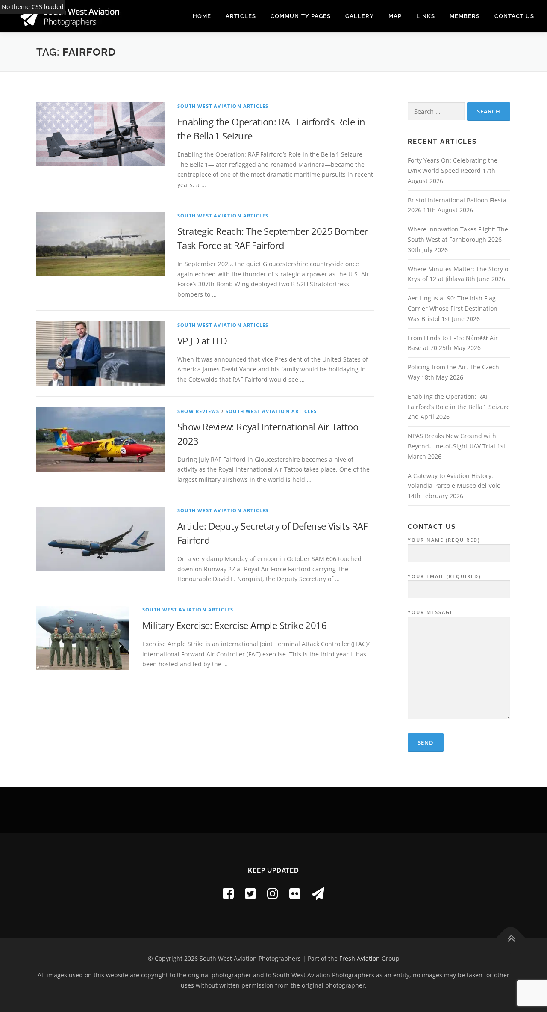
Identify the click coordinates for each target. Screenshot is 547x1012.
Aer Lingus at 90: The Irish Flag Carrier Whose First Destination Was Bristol (452, 308)
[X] (250, 893)
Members (465, 16)
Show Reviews (198, 411)
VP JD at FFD (202, 340)
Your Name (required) (444, 540)
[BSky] (318, 893)
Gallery (359, 16)
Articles (241, 16)
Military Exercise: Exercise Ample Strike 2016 (234, 625)
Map (395, 16)
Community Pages (301, 16)
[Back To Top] (511, 938)
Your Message (430, 612)
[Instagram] (272, 893)
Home (202, 16)
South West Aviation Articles (223, 106)
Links (425, 16)
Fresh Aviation (359, 958)
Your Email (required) (444, 576)
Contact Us (514, 16)
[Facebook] (228, 893)
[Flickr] (294, 893)
